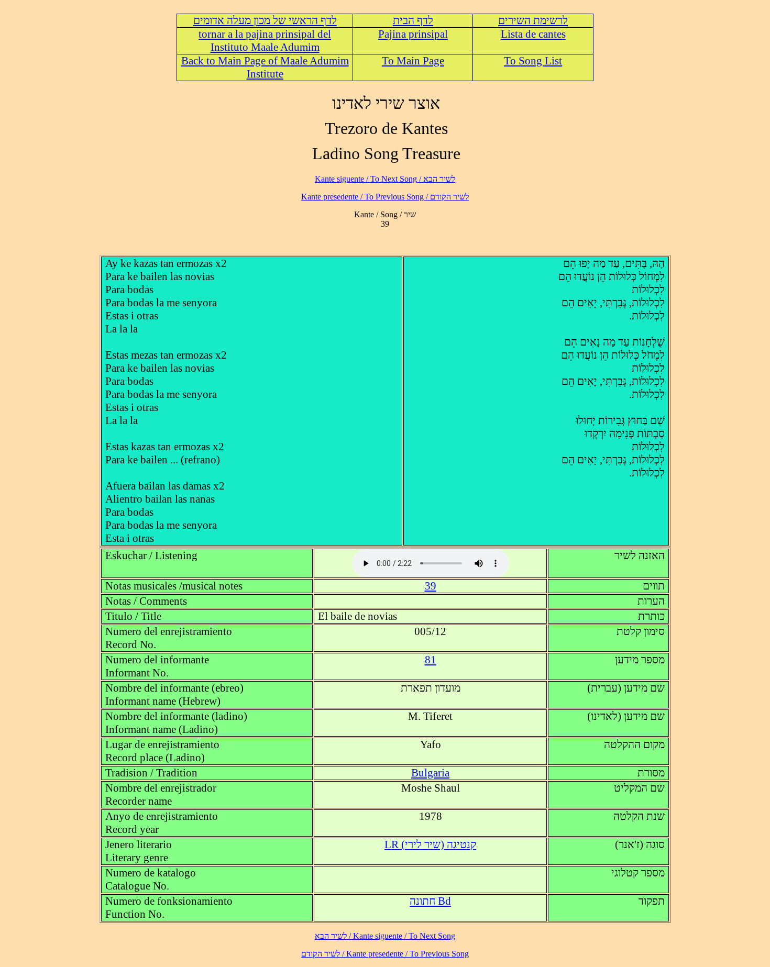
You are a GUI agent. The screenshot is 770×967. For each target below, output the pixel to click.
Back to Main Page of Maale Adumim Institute (265, 67)
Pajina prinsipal (413, 34)
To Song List (533, 60)
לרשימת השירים (533, 20)
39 (430, 586)
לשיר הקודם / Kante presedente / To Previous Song (385, 196)
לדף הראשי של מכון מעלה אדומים (265, 20)
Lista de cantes (533, 34)
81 (430, 659)
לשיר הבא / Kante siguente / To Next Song (385, 178)
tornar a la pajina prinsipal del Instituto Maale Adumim (265, 40)
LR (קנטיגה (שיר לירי (430, 844)
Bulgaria (430, 772)
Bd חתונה (430, 901)
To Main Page (413, 60)
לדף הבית (413, 20)
